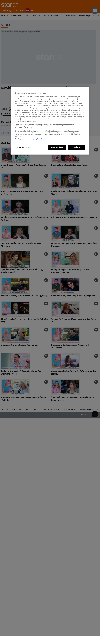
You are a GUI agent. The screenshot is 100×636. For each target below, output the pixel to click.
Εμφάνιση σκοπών (24, 147)
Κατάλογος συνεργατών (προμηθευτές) (28, 139)
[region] (50, 121)
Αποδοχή (76, 147)
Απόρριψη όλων (57, 147)
